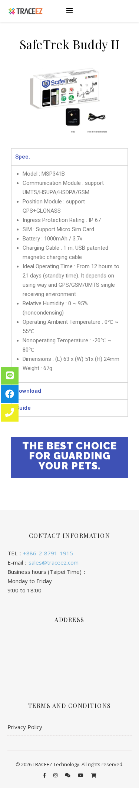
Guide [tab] (23, 408)
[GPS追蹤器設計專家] (25, 11)
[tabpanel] (69, 273)
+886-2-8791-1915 (48, 553)
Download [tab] (28, 391)
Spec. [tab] (22, 156)
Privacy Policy (24, 727)
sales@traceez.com (54, 562)
